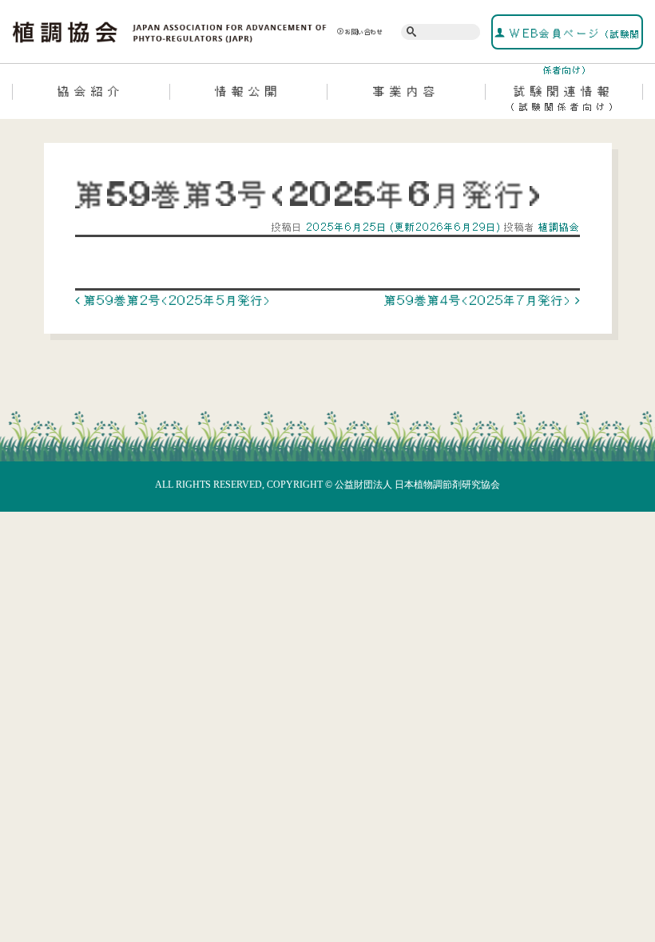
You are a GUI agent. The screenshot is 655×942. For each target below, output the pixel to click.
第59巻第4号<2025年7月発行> (479, 300)
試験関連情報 (563, 98)
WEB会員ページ (572, 38)
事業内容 (406, 91)
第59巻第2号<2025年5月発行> (175, 300)
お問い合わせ (364, 32)
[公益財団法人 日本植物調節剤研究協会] (170, 30)
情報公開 (248, 91)
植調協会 (557, 227)
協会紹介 (91, 91)
